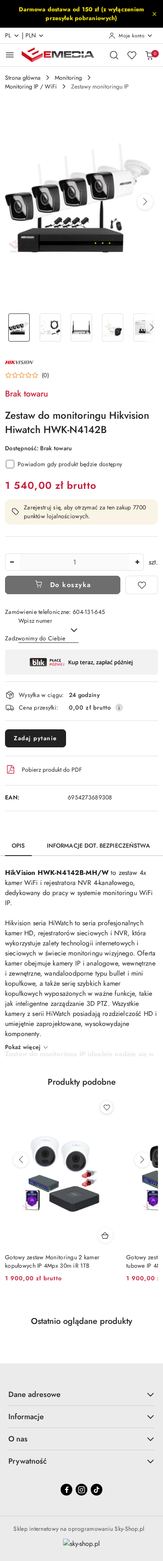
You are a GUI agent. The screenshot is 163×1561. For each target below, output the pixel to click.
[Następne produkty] (142, 1159)
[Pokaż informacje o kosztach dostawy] (119, 707)
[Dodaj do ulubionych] (141, 585)
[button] (145, 202)
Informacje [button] (26, 1416)
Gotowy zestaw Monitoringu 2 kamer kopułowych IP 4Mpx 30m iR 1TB (52, 1261)
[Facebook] (66, 1490)
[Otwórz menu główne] (10, 55)
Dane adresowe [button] (34, 1394)
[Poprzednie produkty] (20, 1159)
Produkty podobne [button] (82, 1082)
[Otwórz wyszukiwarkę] (114, 55)
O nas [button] (18, 1438)
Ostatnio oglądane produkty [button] (81, 1321)
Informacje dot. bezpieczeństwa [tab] (98, 845)
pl (8, 35)
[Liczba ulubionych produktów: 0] (131, 55)
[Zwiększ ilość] (137, 562)
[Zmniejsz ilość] (11, 562)
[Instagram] (81, 1490)
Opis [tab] (18, 845)
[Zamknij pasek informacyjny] (154, 14)
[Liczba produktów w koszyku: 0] (149, 55)
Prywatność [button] (27, 1461)
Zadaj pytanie (35, 738)
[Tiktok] (96, 1490)
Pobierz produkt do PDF (52, 769)
